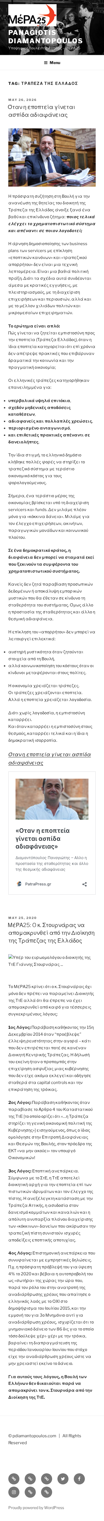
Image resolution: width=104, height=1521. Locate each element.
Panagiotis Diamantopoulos (45, 37)
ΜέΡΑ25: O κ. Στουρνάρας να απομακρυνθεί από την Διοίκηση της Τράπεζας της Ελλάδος (51, 933)
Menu (55, 62)
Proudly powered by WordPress (36, 1507)
